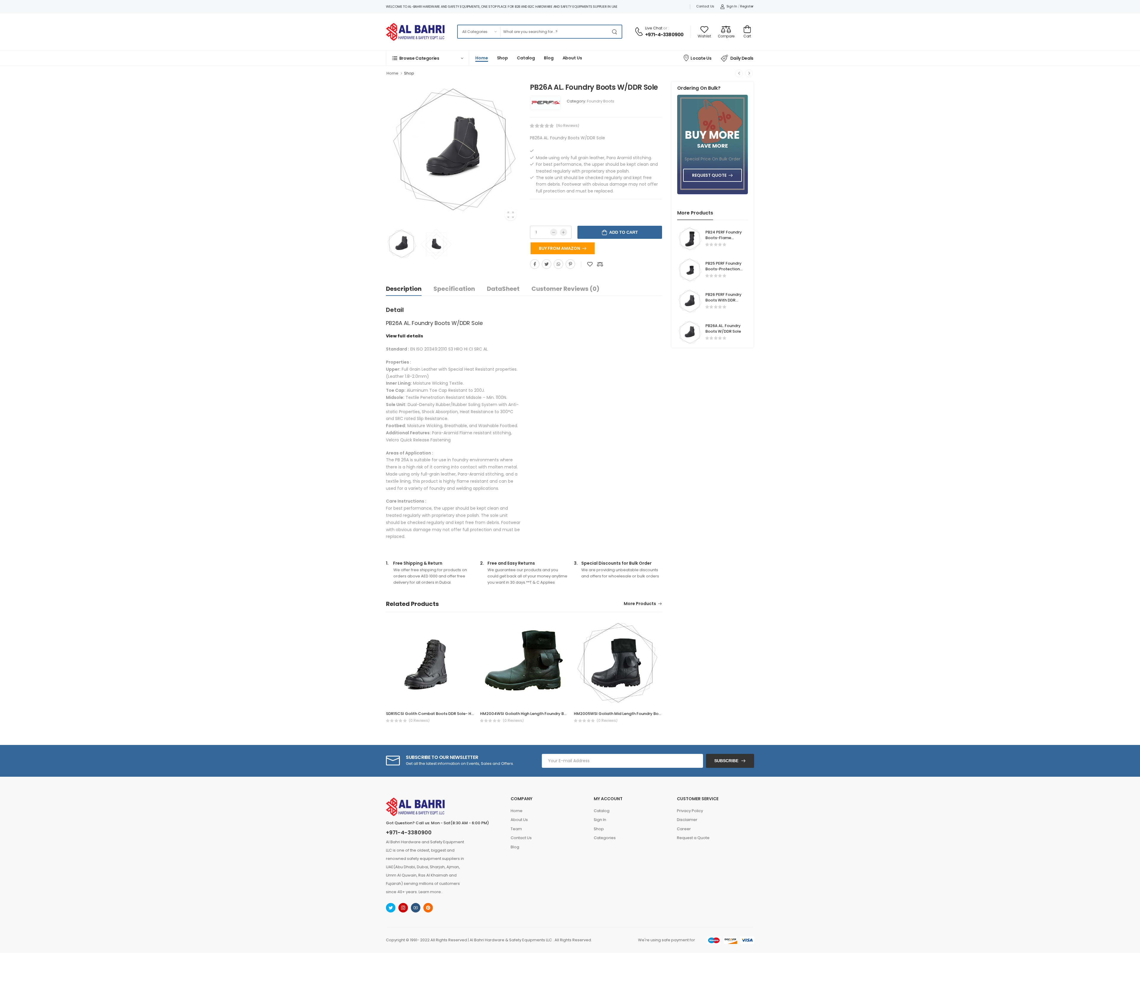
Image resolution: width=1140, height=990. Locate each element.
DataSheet (503, 289)
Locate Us (701, 58)
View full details (404, 336)
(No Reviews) (567, 125)
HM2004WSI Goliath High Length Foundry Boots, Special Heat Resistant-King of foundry (565, 713)
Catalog (526, 58)
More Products (640, 604)
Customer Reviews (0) (565, 289)
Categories (605, 838)
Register (746, 6)
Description (404, 289)
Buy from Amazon (559, 248)
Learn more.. (431, 892)
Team (516, 829)
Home (481, 58)
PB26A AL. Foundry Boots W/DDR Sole (723, 328)
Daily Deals (741, 58)
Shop (502, 58)
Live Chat (653, 28)
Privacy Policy (690, 811)
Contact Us (705, 6)
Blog (549, 58)
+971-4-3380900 (664, 34)
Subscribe (726, 760)
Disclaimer (687, 819)
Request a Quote (693, 838)
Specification (454, 289)
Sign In (731, 6)
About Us (572, 58)
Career (684, 829)
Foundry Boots (600, 101)
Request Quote (709, 175)
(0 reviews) (419, 720)
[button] (427, 58)
